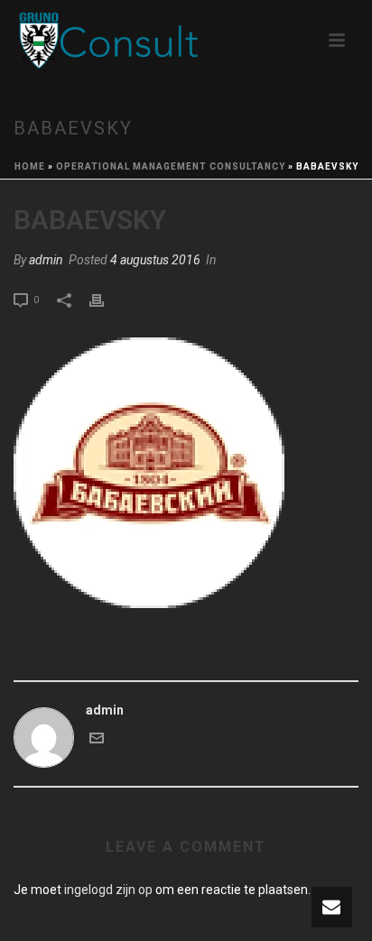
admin (46, 260)
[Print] (105, 299)
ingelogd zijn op (108, 889)
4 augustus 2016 (155, 260)
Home (29, 166)
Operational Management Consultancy (170, 166)
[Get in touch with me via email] (96, 740)
